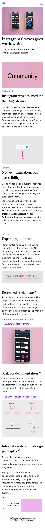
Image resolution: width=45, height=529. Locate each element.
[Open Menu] (41, 3)
